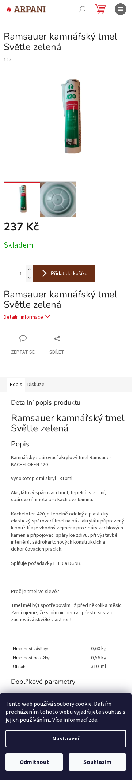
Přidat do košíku (69, 273)
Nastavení (65, 739)
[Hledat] (82, 9)
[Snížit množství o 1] (29, 278)
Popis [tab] (16, 384)
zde (92, 720)
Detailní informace (23, 317)
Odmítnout (34, 762)
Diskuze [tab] (36, 384)
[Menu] (120, 9)
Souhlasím (97, 762)
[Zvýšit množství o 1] (29, 269)
